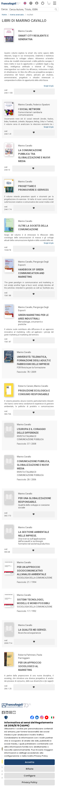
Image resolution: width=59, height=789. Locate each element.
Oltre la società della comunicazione (33, 227)
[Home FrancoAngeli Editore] (11, 3)
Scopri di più (49, 86)
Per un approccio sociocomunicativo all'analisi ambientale (31, 571)
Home (4, 15)
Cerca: (4, 9)
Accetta (29, 762)
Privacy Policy (29, 782)
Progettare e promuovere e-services (33, 188)
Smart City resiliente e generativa (33, 37)
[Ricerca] (56, 9)
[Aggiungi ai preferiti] (34, 92)
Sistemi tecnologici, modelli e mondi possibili (33, 601)
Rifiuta (29, 768)
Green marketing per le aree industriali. (33, 317)
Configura (29, 775)
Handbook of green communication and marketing (31, 273)
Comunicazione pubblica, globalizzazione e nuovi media (33, 465)
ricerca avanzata (17, 15)
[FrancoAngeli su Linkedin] (6, 713)
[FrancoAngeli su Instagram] (10, 713)
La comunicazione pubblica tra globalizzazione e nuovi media (34, 156)
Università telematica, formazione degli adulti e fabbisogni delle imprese (34, 360)
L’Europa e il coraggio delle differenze (31, 431)
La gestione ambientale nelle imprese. (33, 534)
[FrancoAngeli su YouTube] (14, 713)
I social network (29, 109)
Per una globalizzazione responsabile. (34, 500)
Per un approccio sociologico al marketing (29, 666)
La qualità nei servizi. (32, 629)
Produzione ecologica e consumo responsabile (34, 392)
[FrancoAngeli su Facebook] (3, 713)
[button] (24, 3)
